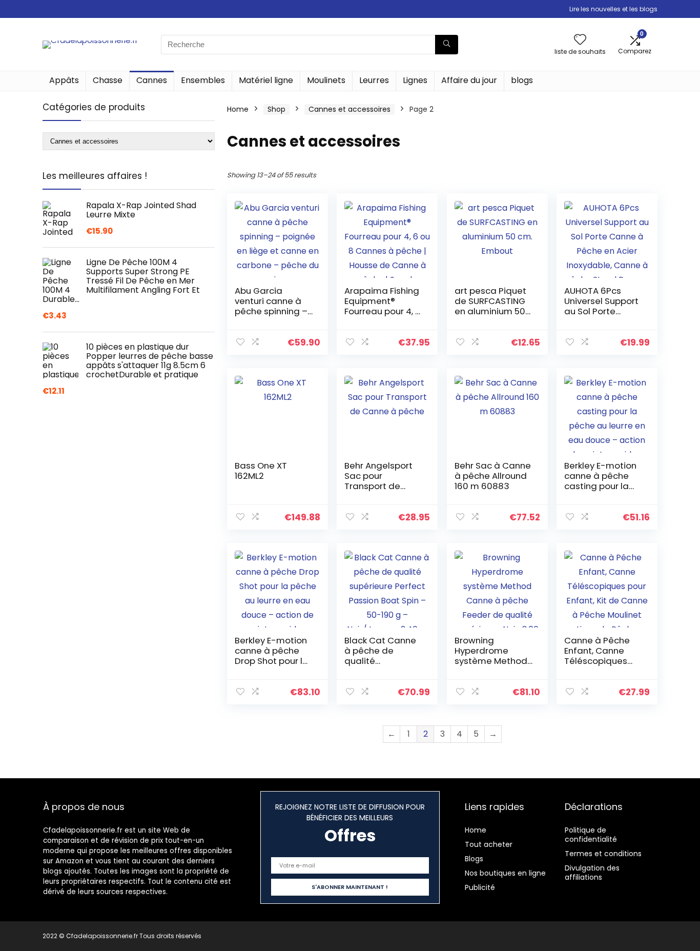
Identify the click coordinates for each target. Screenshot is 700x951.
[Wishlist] (580, 40)
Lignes (415, 80)
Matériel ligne (266, 80)
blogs (522, 80)
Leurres (374, 80)
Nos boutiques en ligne (505, 873)
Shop (276, 109)
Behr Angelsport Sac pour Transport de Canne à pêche (378, 480)
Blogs (474, 859)
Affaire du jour (469, 80)
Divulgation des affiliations (592, 872)
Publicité (480, 887)
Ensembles (203, 80)
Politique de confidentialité (591, 834)
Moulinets (326, 80)
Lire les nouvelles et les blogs (613, 9)
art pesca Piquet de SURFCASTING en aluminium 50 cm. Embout (490, 306)
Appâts (64, 80)
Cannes (151, 80)
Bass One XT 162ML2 (261, 470)
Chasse (107, 80)
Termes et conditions (603, 853)
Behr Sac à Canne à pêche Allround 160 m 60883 (493, 475)
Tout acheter (488, 844)
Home (238, 109)
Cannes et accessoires (349, 109)
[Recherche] (446, 44)
